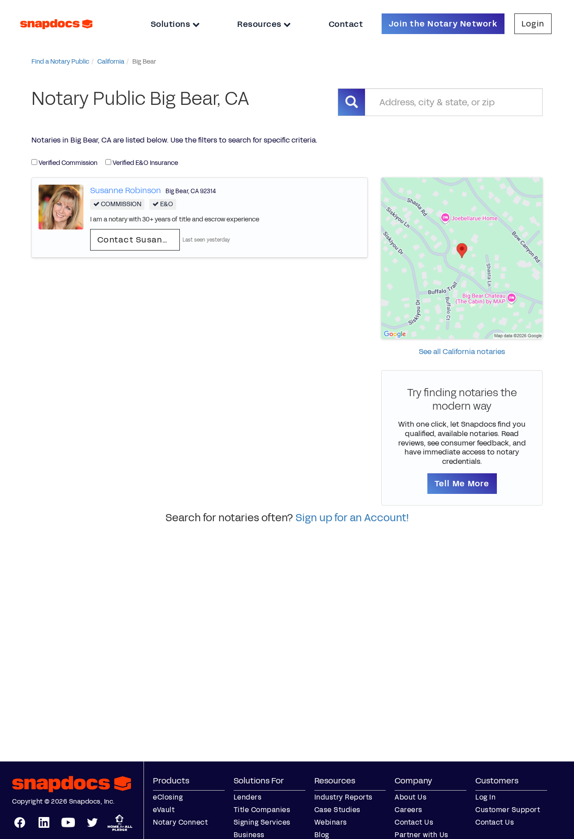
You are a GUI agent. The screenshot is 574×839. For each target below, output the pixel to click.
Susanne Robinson (125, 190)
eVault (163, 809)
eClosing (168, 797)
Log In (485, 797)
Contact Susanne (135, 240)
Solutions (171, 24)
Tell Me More (462, 483)
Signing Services (262, 822)
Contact (346, 24)
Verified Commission (67, 163)
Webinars (330, 822)
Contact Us (414, 822)
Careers (408, 809)
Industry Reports (343, 797)
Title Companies (262, 809)
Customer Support (507, 809)
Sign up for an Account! (352, 517)
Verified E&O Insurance (144, 163)
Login (533, 24)
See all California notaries (462, 351)
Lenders (248, 797)
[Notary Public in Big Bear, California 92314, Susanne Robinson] (61, 206)
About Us (410, 797)
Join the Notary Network (443, 24)
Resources (260, 24)
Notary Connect (180, 822)
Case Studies (337, 809)
